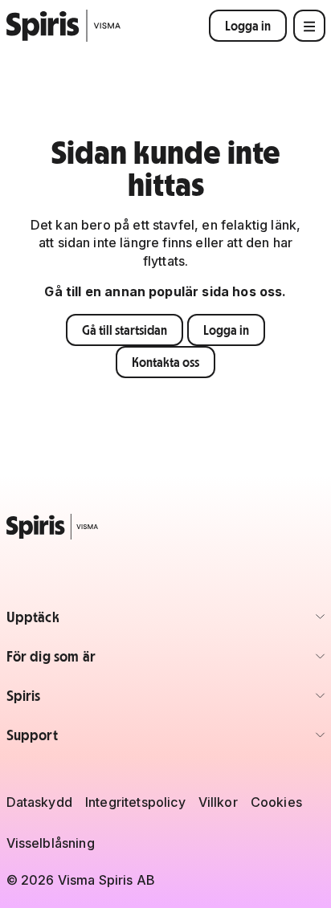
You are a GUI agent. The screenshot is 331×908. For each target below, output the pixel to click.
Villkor (218, 802)
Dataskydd (39, 802)
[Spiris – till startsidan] (165, 527)
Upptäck (100, 622)
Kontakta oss (165, 362)
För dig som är (100, 661)
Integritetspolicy (135, 802)
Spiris (100, 700)
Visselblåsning (50, 843)
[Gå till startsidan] (63, 26)
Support (100, 740)
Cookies (276, 802)
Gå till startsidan (124, 330)
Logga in (248, 26)
